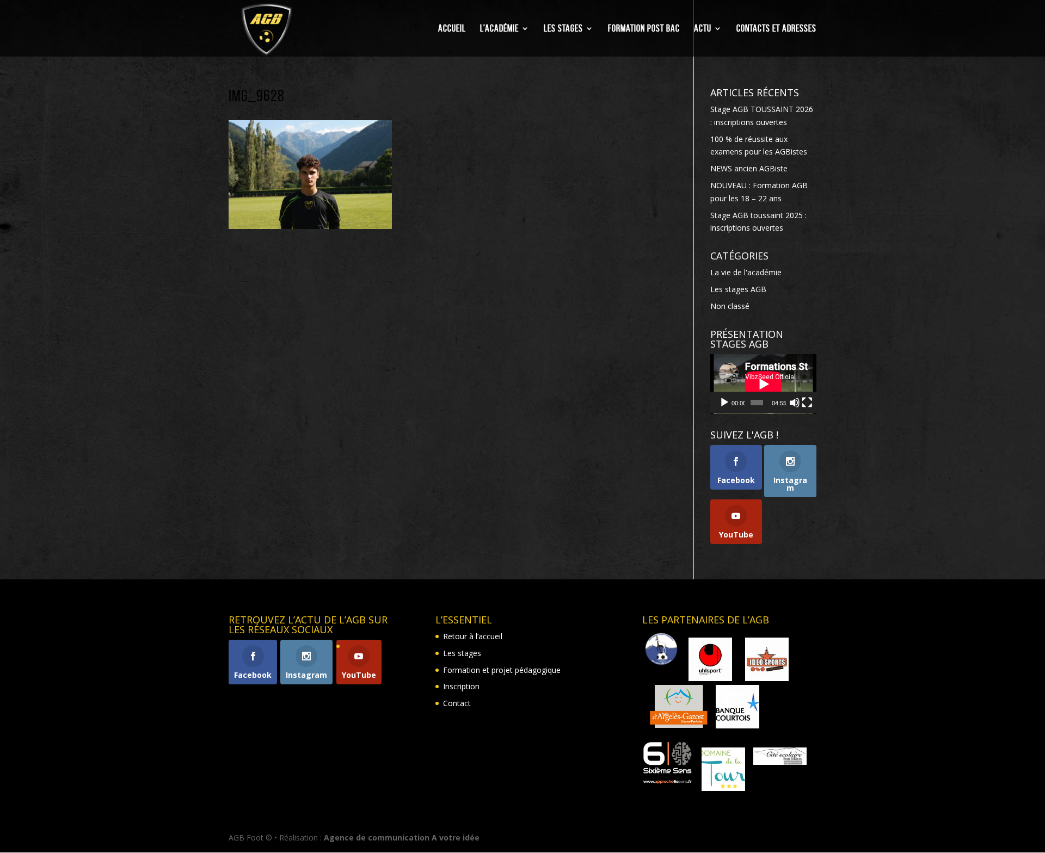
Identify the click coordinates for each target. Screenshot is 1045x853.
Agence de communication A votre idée (402, 837)
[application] (763, 384)
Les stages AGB (738, 289)
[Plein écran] (807, 402)
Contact (457, 703)
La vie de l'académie (746, 272)
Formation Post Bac (644, 29)
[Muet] (794, 402)
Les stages (563, 29)
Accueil (452, 29)
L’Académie (499, 29)
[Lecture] (724, 402)
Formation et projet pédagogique (502, 670)
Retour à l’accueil (472, 636)
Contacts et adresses (776, 29)
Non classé (729, 306)
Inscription (461, 686)
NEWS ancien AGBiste (749, 168)
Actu (702, 29)
